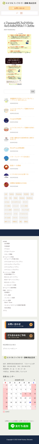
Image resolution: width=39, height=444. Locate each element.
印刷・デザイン (7, 290)
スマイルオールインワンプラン (13, 261)
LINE (6, 194)
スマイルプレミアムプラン (12, 264)
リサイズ (15, 217)
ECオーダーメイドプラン (11, 279)
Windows (22, 198)
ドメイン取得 (24, 206)
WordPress (29, 198)
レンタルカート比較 (10, 285)
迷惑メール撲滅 (15, 165)
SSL (10, 198)
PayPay (12, 194)
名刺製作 (7, 292)
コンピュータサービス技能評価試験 (15, 305)
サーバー (25, 202)
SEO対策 (26, 194)
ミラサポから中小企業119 (19, 174)
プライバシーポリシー (10, 348)
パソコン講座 (7, 300)
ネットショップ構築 (9, 272)
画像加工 (15, 221)
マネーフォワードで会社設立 (20, 156)
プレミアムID (25, 210)
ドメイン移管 (8, 210)
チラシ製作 (7, 295)
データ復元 (7, 206)
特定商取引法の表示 (9, 345)
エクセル (7, 202)
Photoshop (18, 194)
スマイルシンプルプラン (11, 269)
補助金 (26, 221)
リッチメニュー (24, 217)
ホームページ (8, 213)
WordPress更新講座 (17, 148)
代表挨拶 (7, 246)
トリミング (15, 206)
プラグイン (17, 210)
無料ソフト (7, 221)
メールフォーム (24, 213)
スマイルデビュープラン (11, 267)
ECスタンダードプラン (11, 277)
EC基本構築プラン (9, 274)
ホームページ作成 (8, 257)
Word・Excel (8, 302)
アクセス (7, 249)
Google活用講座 (15, 119)
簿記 (21, 221)
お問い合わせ (19, 8)
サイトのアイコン (16, 202)
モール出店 (7, 217)
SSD (6, 198)
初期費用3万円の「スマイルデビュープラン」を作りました (22, 99)
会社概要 (7, 243)
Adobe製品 (7, 308)
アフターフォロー (9, 251)
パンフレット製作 (9, 297)
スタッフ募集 (8, 254)
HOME (5, 241)
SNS (32, 194)
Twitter (15, 198)
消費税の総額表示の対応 (18, 183)
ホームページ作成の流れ (11, 259)
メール (15, 213)
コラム (5, 310)
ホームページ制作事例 (9, 287)
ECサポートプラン (9, 282)
